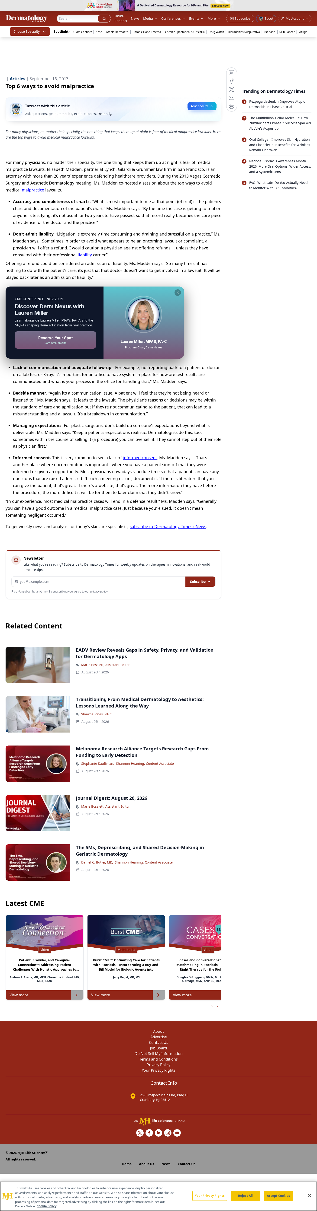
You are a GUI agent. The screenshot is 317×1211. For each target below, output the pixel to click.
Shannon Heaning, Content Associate (145, 763)
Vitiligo (303, 32)
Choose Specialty (26, 31)
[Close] (309, 1196)
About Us (146, 1164)
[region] (158, 1196)
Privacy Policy (158, 1064)
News (135, 18)
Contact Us (158, 1042)
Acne (99, 32)
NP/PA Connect (120, 18)
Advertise (158, 1036)
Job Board (158, 1048)
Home (127, 1164)
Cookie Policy (46, 1206)
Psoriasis (269, 32)
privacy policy (99, 591)
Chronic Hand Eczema (147, 32)
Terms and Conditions (158, 1059)
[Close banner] (311, 6)
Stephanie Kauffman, (97, 763)
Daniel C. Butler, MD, (97, 862)
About (158, 1031)
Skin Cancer (287, 32)
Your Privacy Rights (158, 1070)
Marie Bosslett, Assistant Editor (105, 665)
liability (85, 255)
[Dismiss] (178, 292)
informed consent (140, 457)
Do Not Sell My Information (159, 1053)
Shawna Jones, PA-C (96, 714)
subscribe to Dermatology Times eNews (168, 526)
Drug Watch (216, 32)
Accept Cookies (278, 1196)
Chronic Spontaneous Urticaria (185, 32)
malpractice (33, 190)
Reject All (245, 1196)
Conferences (171, 18)
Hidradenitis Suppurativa (244, 32)
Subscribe (198, 581)
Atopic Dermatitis (117, 32)
